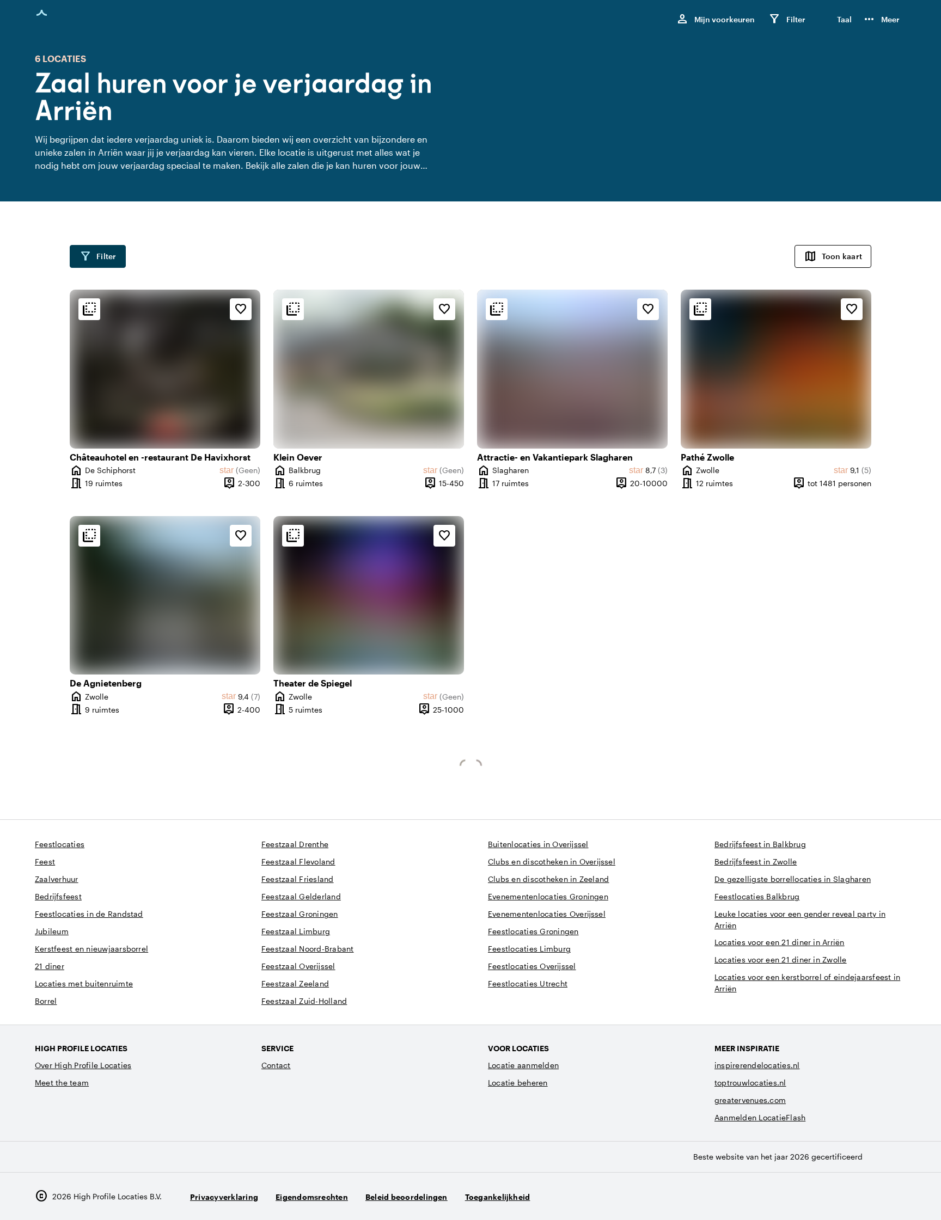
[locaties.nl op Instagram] (835, 1196)
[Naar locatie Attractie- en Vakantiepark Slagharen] (572, 369)
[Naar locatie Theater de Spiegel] (368, 595)
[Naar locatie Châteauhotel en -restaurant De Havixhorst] (165, 369)
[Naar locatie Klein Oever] (368, 369)
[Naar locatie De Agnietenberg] (165, 595)
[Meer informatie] (89, 309)
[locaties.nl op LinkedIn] (895, 1196)
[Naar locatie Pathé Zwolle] (776, 369)
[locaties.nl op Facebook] (865, 1196)
